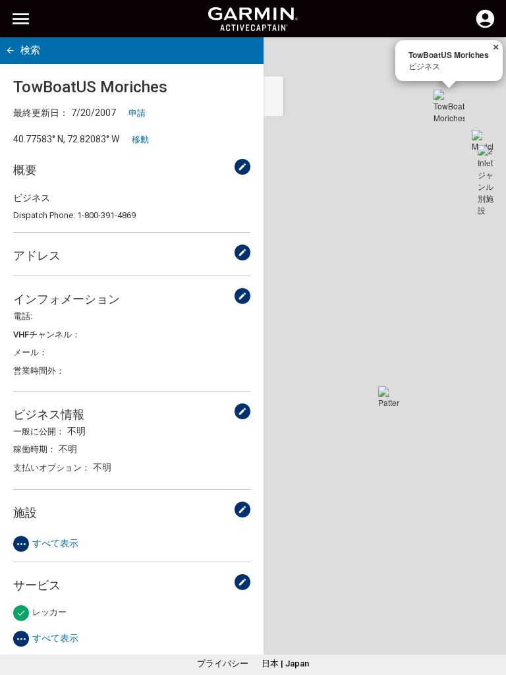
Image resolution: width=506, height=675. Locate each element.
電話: (22, 316)
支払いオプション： (51, 468)
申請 (137, 113)
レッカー (49, 612)
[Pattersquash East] (388, 396)
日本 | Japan (285, 663)
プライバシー (222, 663)
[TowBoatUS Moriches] (449, 105)
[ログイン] (485, 26)
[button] (489, 615)
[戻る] (10, 50)
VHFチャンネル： (46, 334)
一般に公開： (39, 431)
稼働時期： (34, 449)
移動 (140, 139)
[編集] (242, 167)
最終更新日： (41, 112)
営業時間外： (39, 371)
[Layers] (483, 59)
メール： (30, 352)
